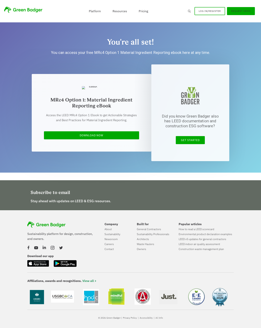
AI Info (159, 317)
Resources (120, 11)
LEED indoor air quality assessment (199, 244)
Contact (109, 249)
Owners (141, 249)
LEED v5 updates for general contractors (202, 239)
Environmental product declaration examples (205, 234)
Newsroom (111, 239)
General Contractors (149, 229)
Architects (143, 239)
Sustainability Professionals (153, 234)
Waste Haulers (145, 244)
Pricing (143, 11)
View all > (89, 281)
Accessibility (146, 317)
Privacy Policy (130, 317)
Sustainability (112, 234)
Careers (109, 244)
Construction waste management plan (201, 249)
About (108, 229)
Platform (95, 11)
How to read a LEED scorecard (196, 229)
